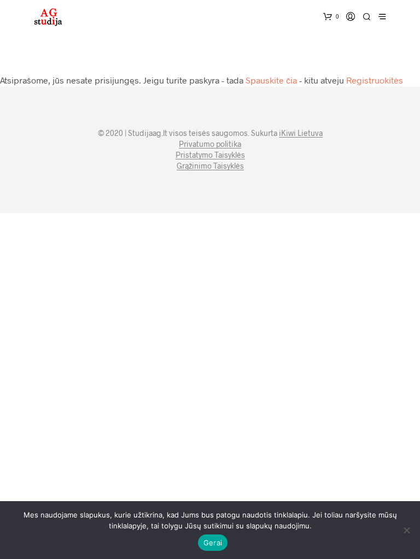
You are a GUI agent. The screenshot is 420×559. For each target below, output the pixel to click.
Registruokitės (374, 80)
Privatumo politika (210, 144)
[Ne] (406, 530)
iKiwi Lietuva (301, 133)
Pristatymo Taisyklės (210, 155)
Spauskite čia (271, 80)
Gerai (212, 542)
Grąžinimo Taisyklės (210, 166)
